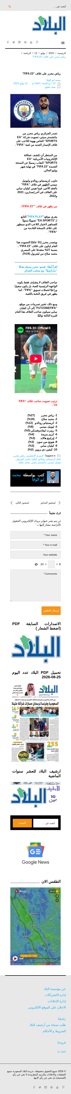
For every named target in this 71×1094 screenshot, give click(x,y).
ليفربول (20, 459)
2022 (51, 53)
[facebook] (7, 42)
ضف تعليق (50, 87)
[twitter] (13, 42)
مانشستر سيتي (39, 462)
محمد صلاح (24, 462)
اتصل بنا (62, 1051)
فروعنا (61, 1042)
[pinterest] (25, 42)
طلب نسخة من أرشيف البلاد (47, 1025)
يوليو (43, 53)
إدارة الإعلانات (57, 1001)
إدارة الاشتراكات (55, 995)
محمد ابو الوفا (54, 80)
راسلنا (62, 1019)
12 (35, 53)
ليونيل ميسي (54, 462)
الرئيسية (62, 53)
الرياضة (27, 53)
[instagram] (19, 42)
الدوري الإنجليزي (35, 455)
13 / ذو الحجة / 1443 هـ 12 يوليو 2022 (34, 83)
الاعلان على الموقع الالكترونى (47, 1007)
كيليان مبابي (31, 459)
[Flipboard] (37, 42)
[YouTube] (31, 42)
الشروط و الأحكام (54, 1031)
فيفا (59, 459)
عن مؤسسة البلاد (55, 989)
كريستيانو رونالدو (47, 459)
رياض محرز (19, 455)
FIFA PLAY (35, 216)
